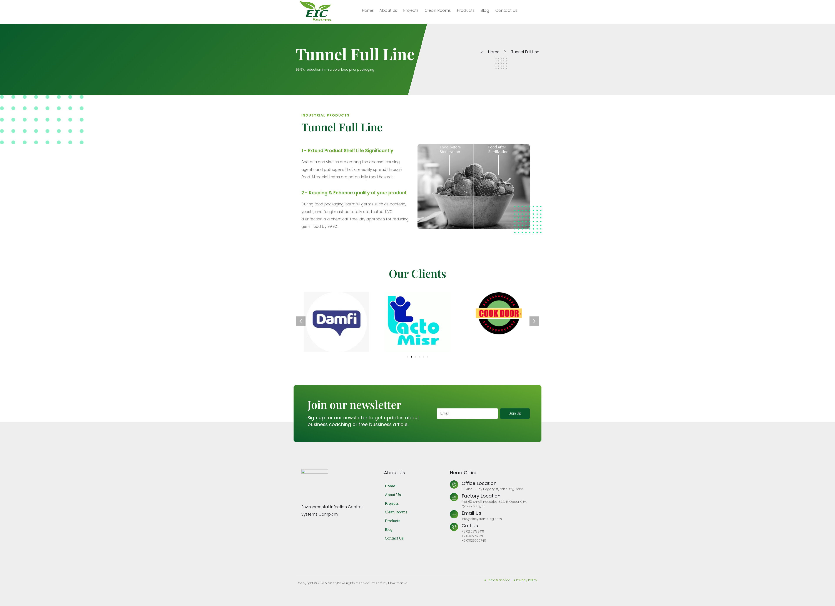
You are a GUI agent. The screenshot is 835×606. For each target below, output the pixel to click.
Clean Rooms (438, 10)
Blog (485, 10)
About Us (388, 10)
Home (367, 10)
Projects (411, 10)
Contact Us (506, 10)
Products (465, 10)
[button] (301, 321)
